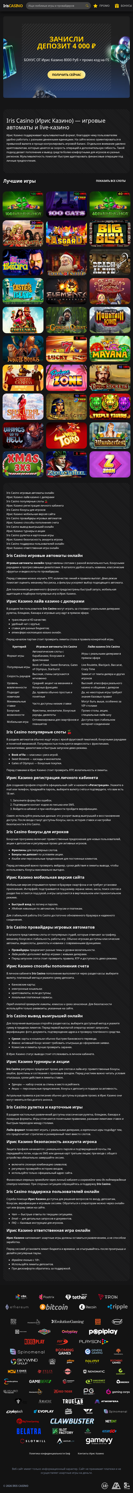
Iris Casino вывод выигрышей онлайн (30, 527)
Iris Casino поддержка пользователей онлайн (35, 544)
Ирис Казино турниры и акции (25, 531)
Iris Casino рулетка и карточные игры (30, 535)
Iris (13, 5)
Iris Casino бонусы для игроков (25, 510)
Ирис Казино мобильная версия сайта (30, 514)
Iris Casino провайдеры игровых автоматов (33, 518)
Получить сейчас (66, 75)
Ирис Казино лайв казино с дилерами (30, 497)
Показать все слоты (111, 181)
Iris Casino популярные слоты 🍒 (27, 501)
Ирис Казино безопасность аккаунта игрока (34, 539)
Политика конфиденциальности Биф (49, 1453)
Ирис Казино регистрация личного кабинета (35, 505)
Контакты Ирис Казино (91, 1453)
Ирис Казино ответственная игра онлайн (32, 548)
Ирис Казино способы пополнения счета (32, 522)
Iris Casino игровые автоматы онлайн (30, 493)
